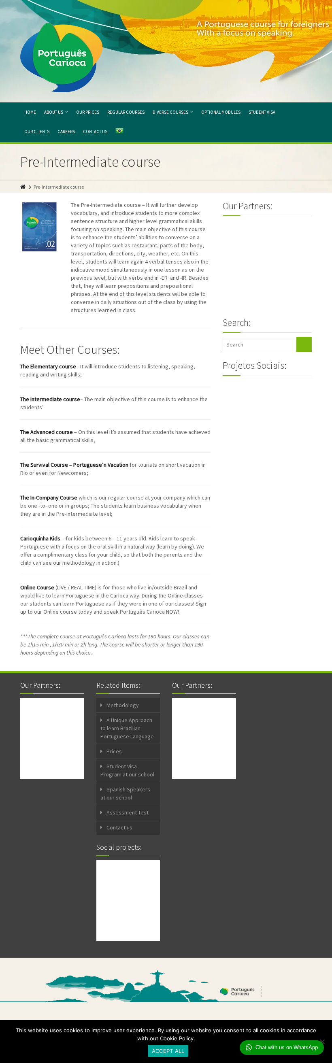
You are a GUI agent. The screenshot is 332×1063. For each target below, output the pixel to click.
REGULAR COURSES (126, 112)
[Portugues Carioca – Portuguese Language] (119, 132)
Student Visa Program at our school (127, 770)
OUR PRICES (87, 112)
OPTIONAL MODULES (220, 112)
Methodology (122, 705)
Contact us (119, 827)
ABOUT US (53, 112)
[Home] (23, 187)
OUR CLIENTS (36, 131)
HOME (30, 112)
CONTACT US (95, 131)
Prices (114, 751)
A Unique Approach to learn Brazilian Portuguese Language (127, 728)
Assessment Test (127, 812)
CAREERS (66, 131)
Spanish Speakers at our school (125, 793)
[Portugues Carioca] (61, 57)
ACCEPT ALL (168, 1051)
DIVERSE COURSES (170, 112)
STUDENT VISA (262, 112)
